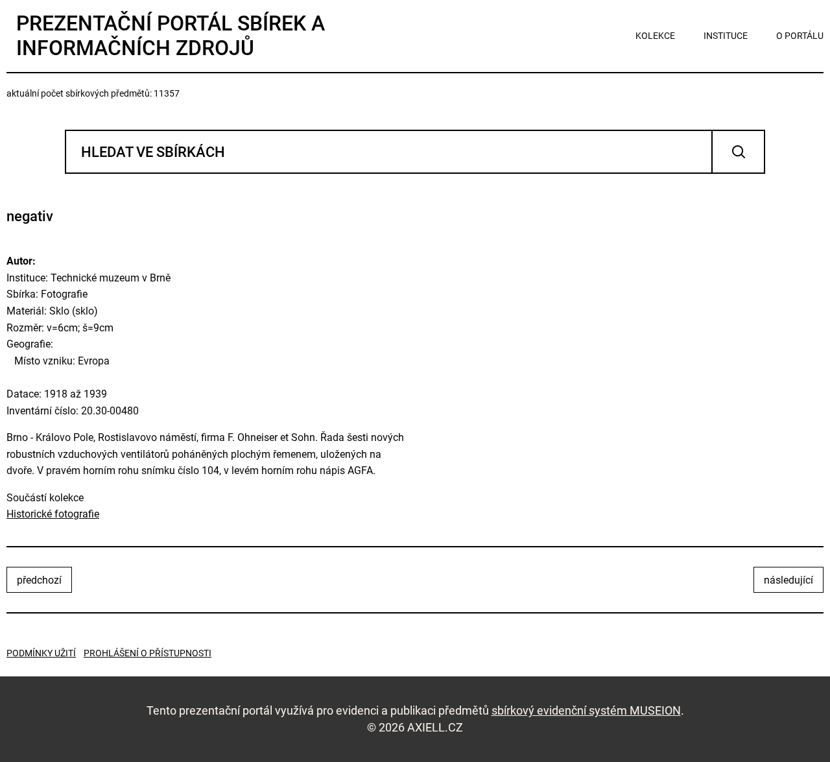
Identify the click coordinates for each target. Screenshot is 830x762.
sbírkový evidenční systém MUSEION (586, 710)
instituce (726, 35)
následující (788, 580)
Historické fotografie (52, 514)
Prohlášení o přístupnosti (147, 653)
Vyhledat (738, 152)
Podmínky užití (41, 653)
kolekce (655, 35)
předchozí (39, 580)
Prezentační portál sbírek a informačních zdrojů (170, 35)
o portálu (800, 35)
